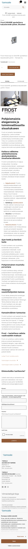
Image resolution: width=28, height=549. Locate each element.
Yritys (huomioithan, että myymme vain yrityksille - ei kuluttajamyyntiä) (13, 396)
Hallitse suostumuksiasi (14, 545)
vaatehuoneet (18, 202)
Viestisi (4, 411)
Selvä (14, 541)
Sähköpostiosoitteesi (8, 404)
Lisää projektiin (13, 67)
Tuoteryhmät (11, 13)
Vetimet (19, 13)
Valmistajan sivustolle (9, 360)
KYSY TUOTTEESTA (7, 74)
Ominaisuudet (21, 81)
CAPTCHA (4, 430)
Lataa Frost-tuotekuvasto (10, 356)
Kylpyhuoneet (10, 183)
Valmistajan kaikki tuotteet (10, 364)
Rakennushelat (11, 225)
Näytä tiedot (20, 536)
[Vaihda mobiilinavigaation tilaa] (25, 2)
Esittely (7, 81)
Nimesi (4, 388)
